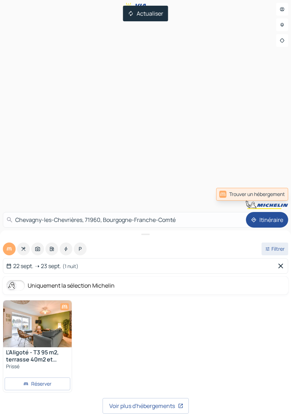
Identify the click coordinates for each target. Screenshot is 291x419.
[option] (9, 249)
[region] (37, 323)
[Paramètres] (282, 24)
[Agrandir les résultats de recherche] (145, 234)
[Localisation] (282, 40)
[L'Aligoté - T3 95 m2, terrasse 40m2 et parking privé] (37, 323)
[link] (272, 194)
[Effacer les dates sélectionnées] (282, 266)
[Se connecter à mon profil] (282, 9)
